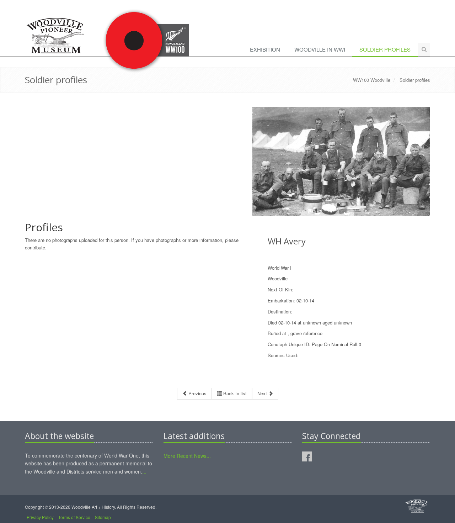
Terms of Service (74, 517)
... (144, 471)
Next (262, 393)
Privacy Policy (40, 517)
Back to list (234, 393)
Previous (197, 393)
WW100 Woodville (371, 79)
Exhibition (265, 49)
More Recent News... (187, 455)
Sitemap (103, 517)
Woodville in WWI (319, 49)
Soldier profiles (385, 49)
